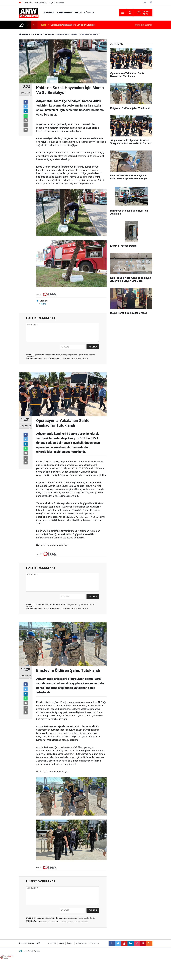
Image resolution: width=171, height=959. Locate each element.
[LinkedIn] (26, 111)
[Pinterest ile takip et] (143, 943)
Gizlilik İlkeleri (81, 943)
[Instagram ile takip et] (137, 943)
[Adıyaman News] (28, 12)
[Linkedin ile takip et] (130, 943)
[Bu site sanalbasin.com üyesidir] (6, 957)
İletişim (70, 943)
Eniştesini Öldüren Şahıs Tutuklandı (66, 25)
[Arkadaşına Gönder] (26, 120)
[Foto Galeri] (151, 2)
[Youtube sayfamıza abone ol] (124, 943)
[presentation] (28, 24)
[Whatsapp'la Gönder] (26, 116)
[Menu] (122, 12)
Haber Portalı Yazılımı (31, 951)
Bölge (78, 12)
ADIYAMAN (48, 12)
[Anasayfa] (20, 3)
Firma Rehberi (64, 12)
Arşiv (51, 3)
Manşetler (28, 3)
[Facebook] (26, 102)
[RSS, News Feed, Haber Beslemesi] (149, 943)
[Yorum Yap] (26, 130)
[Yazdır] (26, 125)
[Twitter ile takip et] (118, 943)
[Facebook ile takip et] (112, 943)
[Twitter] (26, 106)
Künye (61, 943)
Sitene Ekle (60, 3)
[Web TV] (145, 2)
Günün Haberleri (40, 3)
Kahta (43, 304)
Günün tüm (143, 25)
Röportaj (89, 12)
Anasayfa (52, 943)
